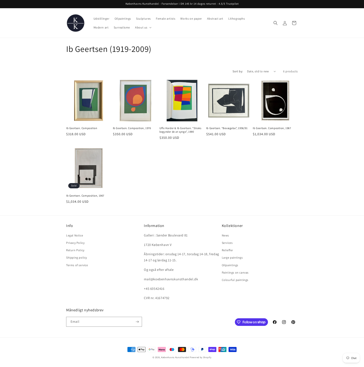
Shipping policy (76, 257)
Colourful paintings (235, 280)
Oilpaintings (230, 265)
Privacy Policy (75, 243)
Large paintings (232, 257)
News (225, 235)
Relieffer (227, 250)
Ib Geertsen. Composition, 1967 (272, 128)
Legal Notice (74, 235)
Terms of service (77, 265)
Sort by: (238, 71)
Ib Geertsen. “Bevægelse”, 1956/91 (227, 128)
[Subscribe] (137, 322)
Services (227, 243)
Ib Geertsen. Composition (81, 128)
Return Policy (75, 250)
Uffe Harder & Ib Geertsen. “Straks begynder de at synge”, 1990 (180, 130)
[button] (142, 27)
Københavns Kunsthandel (175, 357)
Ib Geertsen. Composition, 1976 (132, 128)
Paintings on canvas (235, 272)
